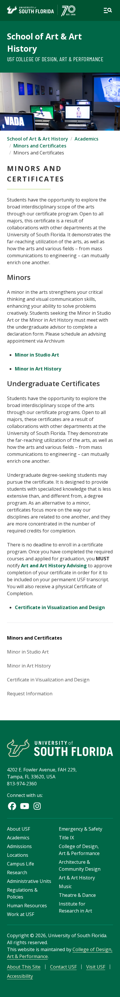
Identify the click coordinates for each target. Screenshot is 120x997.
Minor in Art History (38, 369)
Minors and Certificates (39, 146)
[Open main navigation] (108, 10)
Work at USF (20, 914)
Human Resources (27, 905)
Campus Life (20, 864)
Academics (86, 139)
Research (17, 872)
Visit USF (95, 967)
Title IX (66, 837)
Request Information (29, 693)
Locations (17, 855)
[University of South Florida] (60, 748)
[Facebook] (12, 806)
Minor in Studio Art (37, 355)
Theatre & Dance (77, 895)
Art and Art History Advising (54, 565)
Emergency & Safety (80, 829)
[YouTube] (25, 806)
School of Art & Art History (37, 139)
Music (65, 886)
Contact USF (63, 967)
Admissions (19, 846)
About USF (18, 829)
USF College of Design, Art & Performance (55, 58)
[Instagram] (37, 806)
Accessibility (20, 976)
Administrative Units (29, 881)
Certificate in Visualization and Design (60, 607)
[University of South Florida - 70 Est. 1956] (41, 10)
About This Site (23, 967)
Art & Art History (77, 877)
